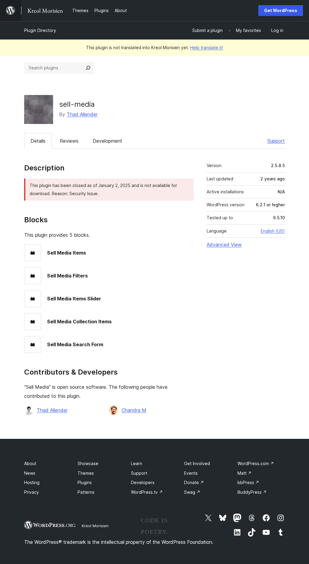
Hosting (32, 482)
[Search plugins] (88, 68)
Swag (192, 492)
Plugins (85, 482)
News (29, 473)
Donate (194, 482)
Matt (244, 473)
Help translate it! (206, 47)
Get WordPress (280, 10)
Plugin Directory (40, 30)
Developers (142, 482)
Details (38, 141)
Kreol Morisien (95, 525)
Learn (136, 463)
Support (276, 141)
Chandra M (134, 410)
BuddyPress (252, 492)
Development (107, 141)
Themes (86, 473)
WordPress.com (255, 463)
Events (191, 473)
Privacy (31, 492)
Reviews (69, 141)
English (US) (273, 230)
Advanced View (224, 245)
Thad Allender (82, 114)
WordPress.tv (147, 492)
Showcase (88, 463)
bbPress (248, 482)
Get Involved (197, 463)
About (30, 463)
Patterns (86, 492)
